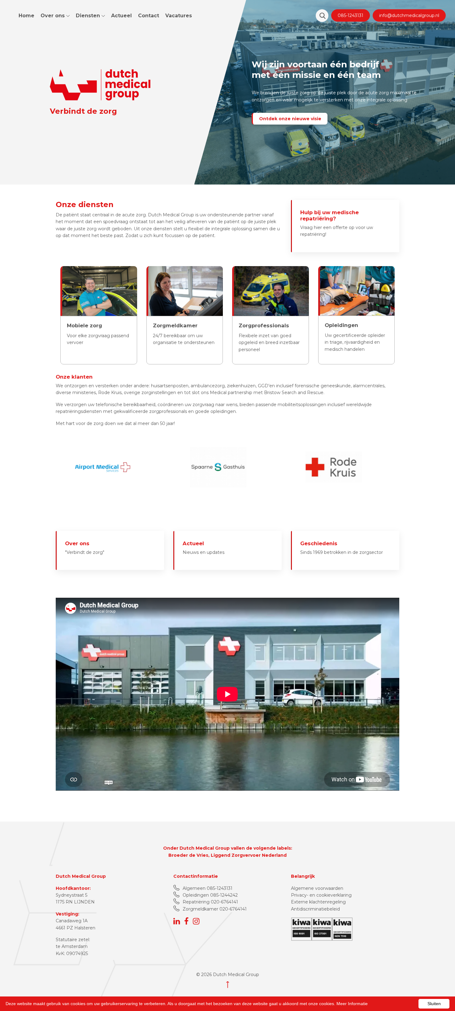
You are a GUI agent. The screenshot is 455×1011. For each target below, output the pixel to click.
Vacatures (178, 16)
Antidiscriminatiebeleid (315, 909)
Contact (148, 16)
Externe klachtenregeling (318, 902)
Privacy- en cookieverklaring (321, 895)
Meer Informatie (352, 1003)
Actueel (121, 16)
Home (26, 16)
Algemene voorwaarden (317, 888)
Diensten (89, 16)
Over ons (53, 16)
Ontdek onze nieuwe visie (290, 118)
